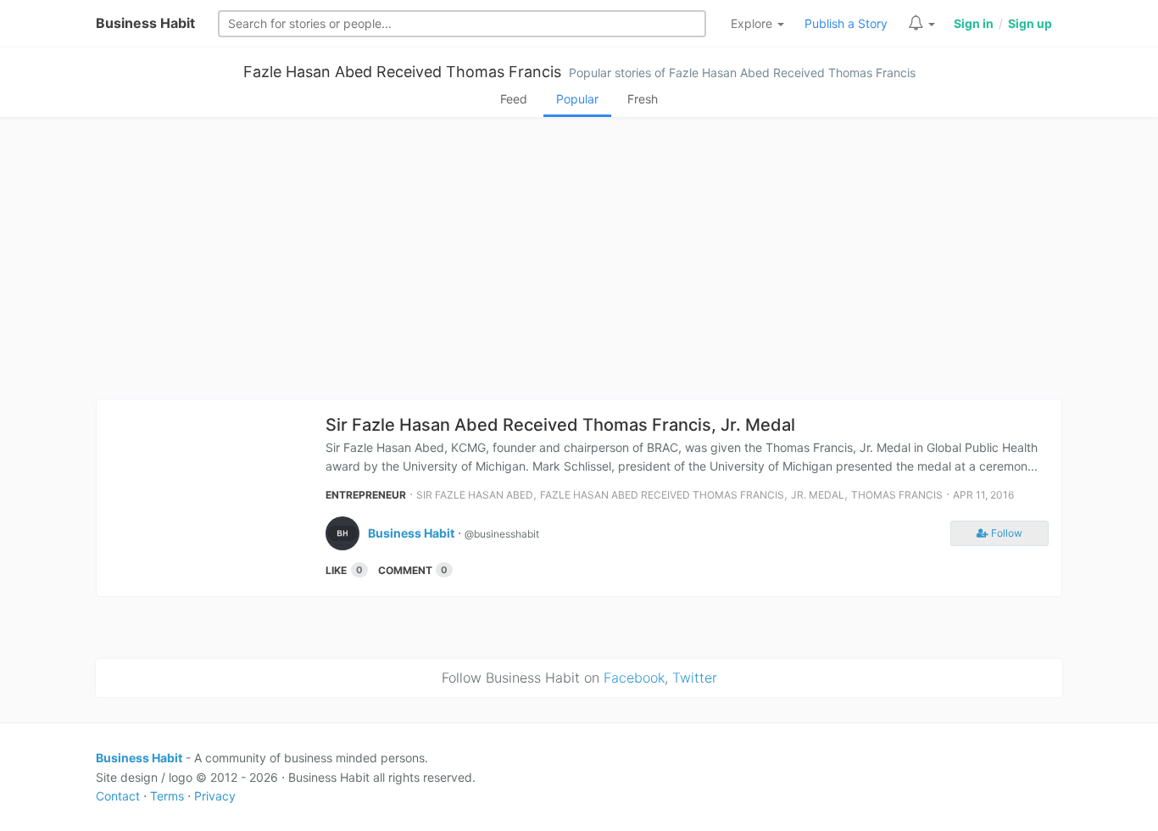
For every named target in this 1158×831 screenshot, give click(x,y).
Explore (753, 23)
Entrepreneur (366, 494)
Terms (167, 796)
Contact (118, 796)
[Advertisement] (579, 263)
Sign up (1030, 23)
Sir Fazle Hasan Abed (474, 494)
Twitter (694, 677)
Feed (513, 99)
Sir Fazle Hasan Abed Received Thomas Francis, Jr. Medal (560, 425)
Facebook (634, 677)
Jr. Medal (817, 494)
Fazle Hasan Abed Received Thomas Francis (402, 72)
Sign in (974, 23)
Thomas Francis (897, 494)
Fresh (642, 99)
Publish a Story (846, 23)
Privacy (215, 796)
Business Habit (145, 22)
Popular (577, 99)
